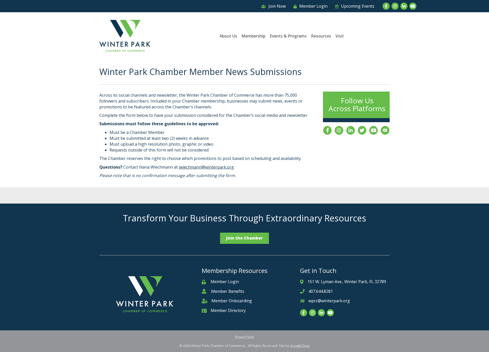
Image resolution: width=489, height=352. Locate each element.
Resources (321, 36)
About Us (228, 36)
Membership (253, 36)
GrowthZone (300, 345)
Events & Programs (288, 36)
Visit (339, 36)
